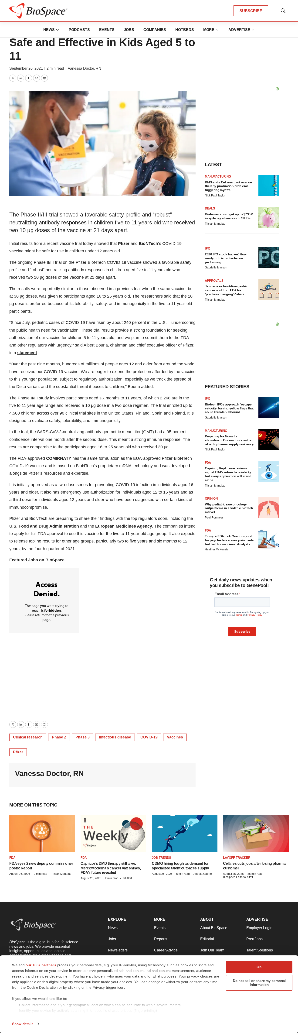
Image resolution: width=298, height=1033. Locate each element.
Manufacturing (218, 176)
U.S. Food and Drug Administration (44, 526)
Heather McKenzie (216, 549)
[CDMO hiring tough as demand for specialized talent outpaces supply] (184, 833)
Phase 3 (82, 737)
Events (107, 30)
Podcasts (79, 30)
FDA (208, 462)
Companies (154, 30)
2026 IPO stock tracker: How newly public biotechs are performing (226, 258)
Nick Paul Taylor (215, 195)
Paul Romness (214, 517)
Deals (210, 208)
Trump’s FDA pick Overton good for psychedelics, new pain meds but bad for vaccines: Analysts (229, 540)
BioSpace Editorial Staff (238, 877)
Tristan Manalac (215, 223)
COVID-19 (149, 737)
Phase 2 (59, 737)
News (49, 30)
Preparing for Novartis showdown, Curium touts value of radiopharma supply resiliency (229, 440)
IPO (207, 248)
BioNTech (148, 243)
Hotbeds (184, 30)
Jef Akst (127, 878)
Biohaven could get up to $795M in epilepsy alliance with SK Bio (229, 216)
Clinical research (28, 737)
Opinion (211, 498)
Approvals (214, 280)
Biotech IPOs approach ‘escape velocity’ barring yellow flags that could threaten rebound (229, 408)
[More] (57, 30)
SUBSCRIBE (251, 11)
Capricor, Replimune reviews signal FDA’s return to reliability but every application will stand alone (228, 474)
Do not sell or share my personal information (259, 983)
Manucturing (216, 430)
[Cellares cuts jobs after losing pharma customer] (256, 833)
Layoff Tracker (236, 857)
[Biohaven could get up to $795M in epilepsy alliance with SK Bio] (268, 217)
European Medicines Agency (123, 526)
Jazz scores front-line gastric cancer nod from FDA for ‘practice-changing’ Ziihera (226, 290)
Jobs (129, 30)
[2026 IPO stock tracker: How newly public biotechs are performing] (268, 257)
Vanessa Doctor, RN (84, 68)
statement (27, 352)
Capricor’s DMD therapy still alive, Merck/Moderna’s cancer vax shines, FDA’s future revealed (111, 867)
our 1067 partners (41, 965)
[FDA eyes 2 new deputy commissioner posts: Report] (42, 833)
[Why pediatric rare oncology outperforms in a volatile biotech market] (268, 507)
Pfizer (123, 243)
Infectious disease (115, 737)
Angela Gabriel (203, 873)
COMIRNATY (58, 458)
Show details (22, 1024)
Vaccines (175, 737)
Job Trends (161, 857)
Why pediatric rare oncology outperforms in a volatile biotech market (229, 508)
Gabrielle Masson (216, 267)
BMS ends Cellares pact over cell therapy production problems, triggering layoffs (229, 186)
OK (259, 967)
